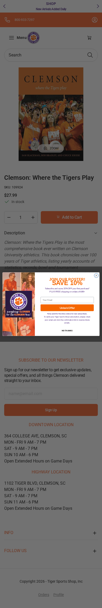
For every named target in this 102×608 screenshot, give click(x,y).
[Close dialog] (96, 275)
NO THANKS (67, 330)
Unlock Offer (67, 307)
